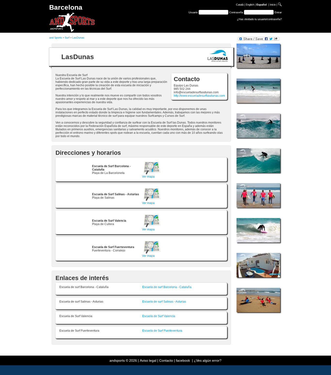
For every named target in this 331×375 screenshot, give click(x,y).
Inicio (273, 4)
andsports (117, 360)
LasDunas (78, 37)
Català (240, 4)
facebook (183, 360)
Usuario (193, 12)
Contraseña (236, 12)
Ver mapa (148, 176)
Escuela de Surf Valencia (158, 316)
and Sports (55, 37)
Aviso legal (148, 360)
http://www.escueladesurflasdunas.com (199, 95)
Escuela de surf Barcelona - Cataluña (166, 287)
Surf (67, 37)
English (250, 4)
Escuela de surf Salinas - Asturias (164, 301)
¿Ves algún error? (207, 360)
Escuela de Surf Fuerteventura (162, 330)
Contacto (166, 360)
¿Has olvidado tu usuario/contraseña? (259, 19)
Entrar (278, 12)
